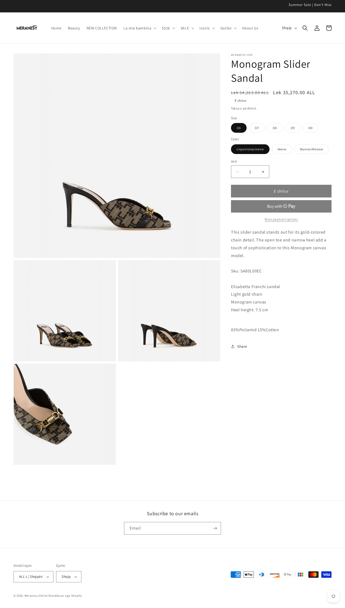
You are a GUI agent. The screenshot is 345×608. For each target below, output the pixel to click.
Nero (285, 150)
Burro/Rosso (314, 150)
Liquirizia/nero (253, 150)
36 (242, 129)
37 (260, 129)
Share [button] (242, 346)
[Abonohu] (215, 528)
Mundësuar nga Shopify (65, 595)
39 (296, 129)
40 (313, 129)
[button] (139, 28)
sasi (234, 161)
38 (277, 129)
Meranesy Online (36, 595)
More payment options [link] (281, 219)
